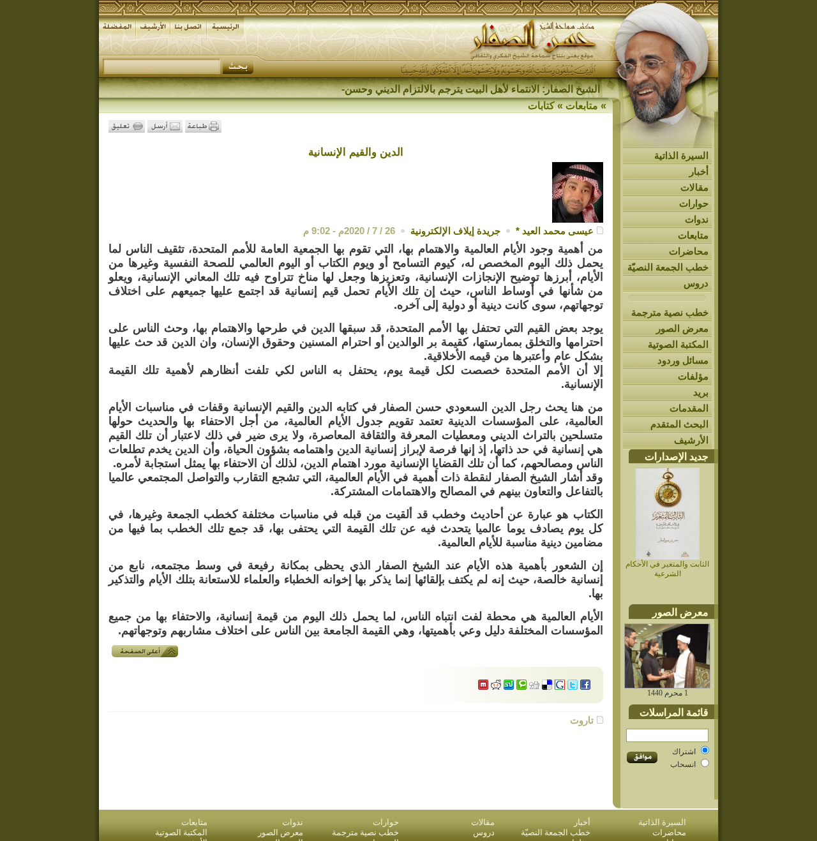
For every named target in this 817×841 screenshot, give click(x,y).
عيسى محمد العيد (558, 230)
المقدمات (689, 408)
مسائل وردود (682, 360)
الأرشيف (691, 440)
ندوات (696, 219)
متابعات (693, 235)
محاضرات (688, 251)
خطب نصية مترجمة (669, 312)
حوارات (693, 203)
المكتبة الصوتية (678, 344)
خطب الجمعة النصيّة (667, 267)
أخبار (698, 171)
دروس (696, 283)
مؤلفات (693, 376)
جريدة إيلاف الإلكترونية (455, 230)
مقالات (694, 187)
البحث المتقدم (679, 424)
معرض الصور (682, 328)
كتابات (541, 105)
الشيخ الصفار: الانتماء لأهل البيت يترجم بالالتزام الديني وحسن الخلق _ (455, 89)
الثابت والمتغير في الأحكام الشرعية (667, 569)
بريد (700, 392)
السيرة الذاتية (681, 155)
